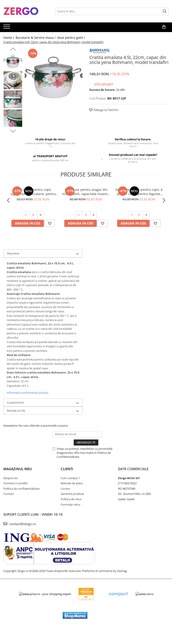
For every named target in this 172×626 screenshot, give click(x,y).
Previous (13, 50)
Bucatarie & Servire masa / (36, 37)
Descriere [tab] (13, 253)
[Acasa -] (25, 11)
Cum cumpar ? (70, 478)
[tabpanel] (54, 75)
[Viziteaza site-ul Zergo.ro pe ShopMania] (75, 615)
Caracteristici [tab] (15, 402)
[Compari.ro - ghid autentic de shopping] (118, 594)
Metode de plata (72, 483)
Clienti (67, 469)
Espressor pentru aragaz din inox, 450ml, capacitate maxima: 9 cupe (86, 191)
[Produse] (7, 28)
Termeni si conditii (15, 483)
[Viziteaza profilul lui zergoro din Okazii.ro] (86, 594)
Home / (9, 37)
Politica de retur (71, 499)
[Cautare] (165, 11)
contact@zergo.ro (22, 524)
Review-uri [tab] (16, 411)
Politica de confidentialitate (21, 489)
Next (13, 130)
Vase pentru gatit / (71, 37)
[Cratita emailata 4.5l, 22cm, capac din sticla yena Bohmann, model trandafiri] (54, 75)
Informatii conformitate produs (27, 393)
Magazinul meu (17, 469)
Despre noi (10, 478)
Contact (8, 494)
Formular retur (70, 504)
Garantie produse (72, 494)
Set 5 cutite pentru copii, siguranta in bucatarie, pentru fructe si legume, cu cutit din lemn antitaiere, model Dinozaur (33, 191)
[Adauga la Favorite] (50, 223)
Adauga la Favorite (105, 110)
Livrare (65, 489)
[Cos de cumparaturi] (164, 26)
